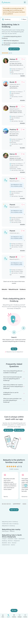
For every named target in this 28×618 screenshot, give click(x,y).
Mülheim (12, 531)
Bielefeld (4, 542)
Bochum (10, 540)
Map (15, 610)
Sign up (14, 349)
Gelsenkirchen (6, 544)
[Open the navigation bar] (24, 2)
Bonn (9, 542)
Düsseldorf (10, 538)
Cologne (4, 538)
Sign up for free (14, 49)
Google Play (20, 430)
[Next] (25, 485)
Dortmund (21, 538)
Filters (24, 19)
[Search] (3, 19)
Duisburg (4, 540)
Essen (16, 538)
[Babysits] (6, 2)
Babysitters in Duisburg (8, 525)
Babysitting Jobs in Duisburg (10, 521)
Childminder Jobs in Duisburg (10, 523)
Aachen (13, 544)
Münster (14, 542)
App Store (9, 430)
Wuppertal (16, 540)
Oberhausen (5, 531)
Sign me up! (14, 509)
